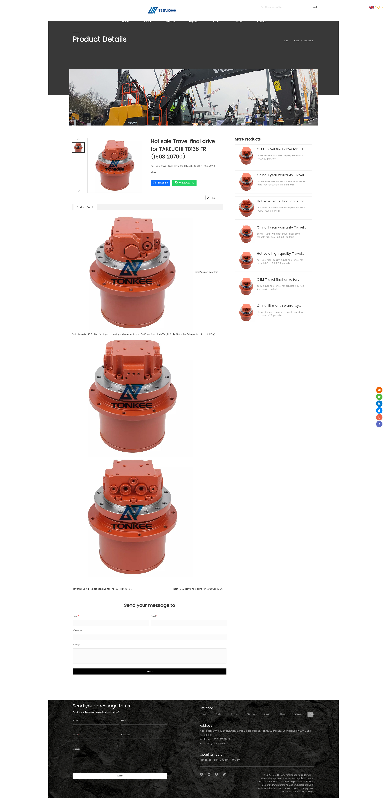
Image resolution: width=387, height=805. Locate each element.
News (282, 714)
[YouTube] (209, 774)
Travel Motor (308, 41)
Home (286, 41)
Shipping (251, 714)
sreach (315, 7)
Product (296, 41)
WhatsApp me (186, 182)
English (378, 7)
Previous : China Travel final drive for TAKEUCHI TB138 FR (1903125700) (102, 589)
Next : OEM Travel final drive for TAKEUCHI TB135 (198, 589)
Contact (298, 714)
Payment (235, 714)
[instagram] (216, 774)
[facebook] (201, 774)
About (266, 714)
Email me (163, 182)
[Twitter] (224, 774)
